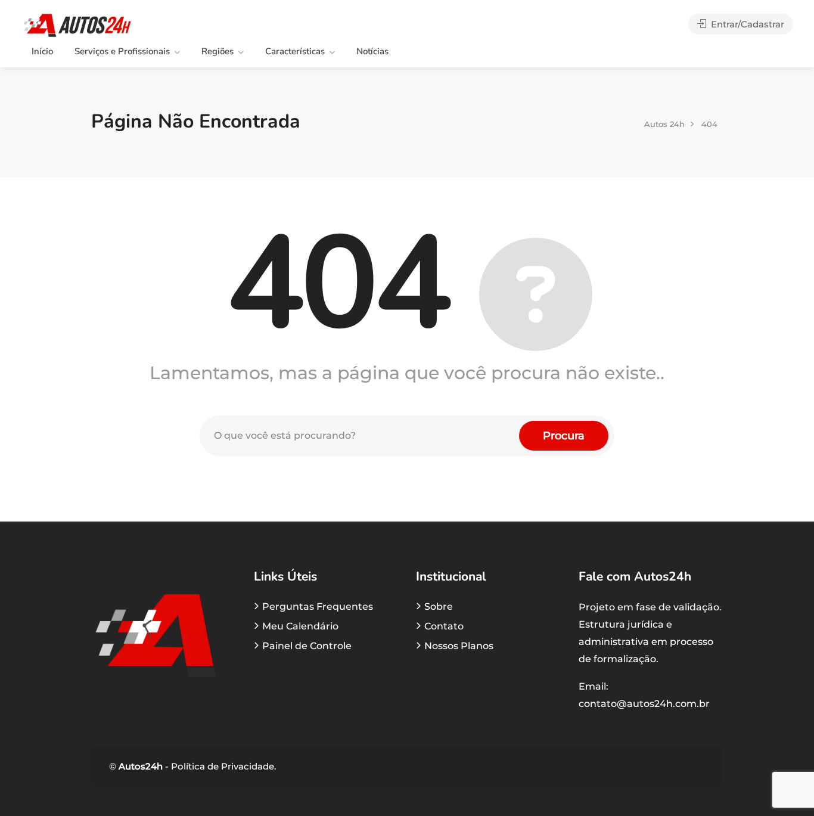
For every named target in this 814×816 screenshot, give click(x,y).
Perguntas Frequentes (317, 606)
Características (295, 51)
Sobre (438, 606)
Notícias (372, 51)
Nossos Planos (458, 645)
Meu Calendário (300, 626)
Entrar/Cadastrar (746, 24)
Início (42, 51)
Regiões (217, 51)
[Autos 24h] (77, 24)
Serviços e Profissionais (122, 51)
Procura (564, 435)
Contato (444, 626)
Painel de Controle (307, 645)
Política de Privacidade (221, 766)
